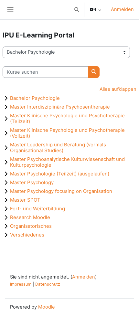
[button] (76, 9)
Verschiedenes (27, 235)
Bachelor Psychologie (35, 98)
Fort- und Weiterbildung (37, 208)
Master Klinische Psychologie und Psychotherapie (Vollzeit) (67, 133)
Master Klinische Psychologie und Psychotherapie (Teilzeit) (67, 118)
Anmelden (122, 9)
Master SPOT (25, 200)
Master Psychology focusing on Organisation (61, 191)
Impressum (20, 284)
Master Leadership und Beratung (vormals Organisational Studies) (58, 147)
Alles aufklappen (118, 89)
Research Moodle (30, 217)
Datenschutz (47, 284)
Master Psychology (32, 182)
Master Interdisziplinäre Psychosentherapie (60, 107)
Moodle (46, 307)
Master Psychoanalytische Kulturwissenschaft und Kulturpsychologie (67, 162)
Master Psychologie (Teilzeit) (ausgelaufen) (59, 174)
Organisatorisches (31, 226)
